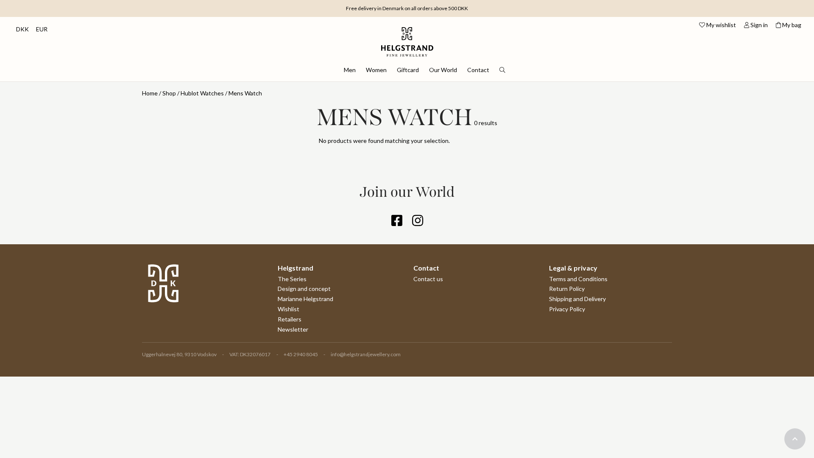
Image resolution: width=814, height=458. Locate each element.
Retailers (289, 319)
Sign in (758, 24)
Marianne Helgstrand (305, 298)
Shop (169, 93)
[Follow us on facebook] (396, 222)
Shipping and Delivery (577, 298)
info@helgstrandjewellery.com (366, 354)
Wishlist (288, 309)
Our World (443, 69)
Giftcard (408, 69)
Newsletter (293, 329)
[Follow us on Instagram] (417, 222)
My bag (791, 24)
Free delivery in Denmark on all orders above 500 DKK (407, 8)
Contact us (428, 278)
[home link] (407, 37)
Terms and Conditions (578, 278)
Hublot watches (202, 93)
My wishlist (720, 24)
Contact (478, 69)
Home (150, 93)
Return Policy (567, 288)
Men (350, 69)
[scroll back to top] (795, 439)
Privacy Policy (567, 309)
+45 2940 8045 (301, 354)
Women (376, 69)
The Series (292, 278)
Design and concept (304, 288)
